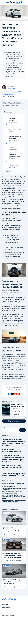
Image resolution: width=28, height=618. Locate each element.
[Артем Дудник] (4, 87)
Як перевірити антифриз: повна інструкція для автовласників (13, 475)
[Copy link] (18, 393)
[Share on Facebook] (9, 393)
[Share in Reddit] (15, 393)
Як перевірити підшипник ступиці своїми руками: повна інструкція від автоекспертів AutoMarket (13, 458)
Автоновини (6, 91)
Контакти (4, 615)
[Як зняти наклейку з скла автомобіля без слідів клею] (6, 409)
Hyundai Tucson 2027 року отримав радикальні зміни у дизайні (12, 467)
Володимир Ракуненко (7, 500)
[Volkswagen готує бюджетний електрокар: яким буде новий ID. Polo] (14, 518)
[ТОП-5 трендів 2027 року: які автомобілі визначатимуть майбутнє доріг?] (14, 571)
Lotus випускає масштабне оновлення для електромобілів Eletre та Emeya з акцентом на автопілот (13, 442)
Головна (4, 102)
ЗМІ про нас (12, 615)
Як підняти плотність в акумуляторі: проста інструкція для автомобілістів (14, 501)
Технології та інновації (8, 94)
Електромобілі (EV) (16, 91)
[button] (3, 2)
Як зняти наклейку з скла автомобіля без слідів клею (12, 450)
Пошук (4, 427)
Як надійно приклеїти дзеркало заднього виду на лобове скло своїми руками (13, 497)
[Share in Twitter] (12, 393)
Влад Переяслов (6, 495)
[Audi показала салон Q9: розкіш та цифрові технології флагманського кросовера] (14, 544)
